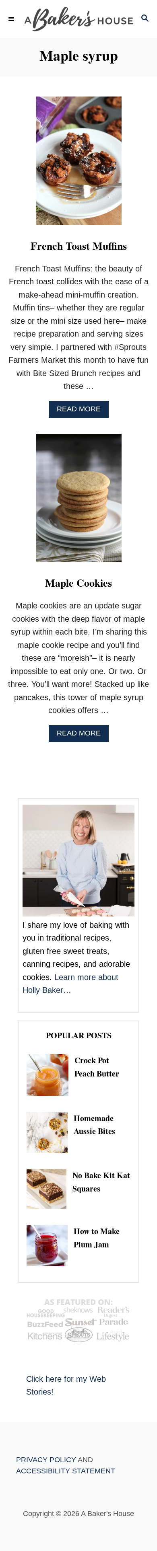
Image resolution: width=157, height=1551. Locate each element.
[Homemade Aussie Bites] (50, 1132)
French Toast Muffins (79, 245)
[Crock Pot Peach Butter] (50, 1075)
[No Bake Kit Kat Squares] (49, 1189)
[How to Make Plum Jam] (50, 1245)
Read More (81, 411)
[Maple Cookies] (79, 502)
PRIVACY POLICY (46, 1460)
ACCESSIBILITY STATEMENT (65, 1471)
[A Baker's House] (78, 19)
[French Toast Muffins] (79, 165)
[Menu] (12, 19)
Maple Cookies (78, 582)
